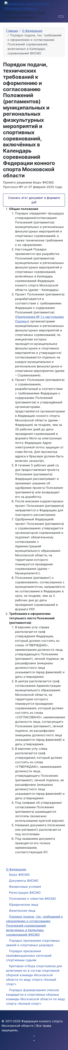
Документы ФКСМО (23, 880)
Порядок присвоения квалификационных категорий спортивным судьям (29, 955)
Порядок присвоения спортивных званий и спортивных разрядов (33, 943)
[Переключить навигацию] (61, 16)
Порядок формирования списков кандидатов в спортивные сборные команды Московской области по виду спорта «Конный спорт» (35, 996)
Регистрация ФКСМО (25, 892)
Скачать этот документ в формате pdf (34, 200)
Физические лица (22, 910)
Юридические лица (23, 904)
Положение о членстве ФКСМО (32, 898)
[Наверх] (63, 1045)
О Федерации (16, 869)
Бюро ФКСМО (19, 874)
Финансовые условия (25, 886)
